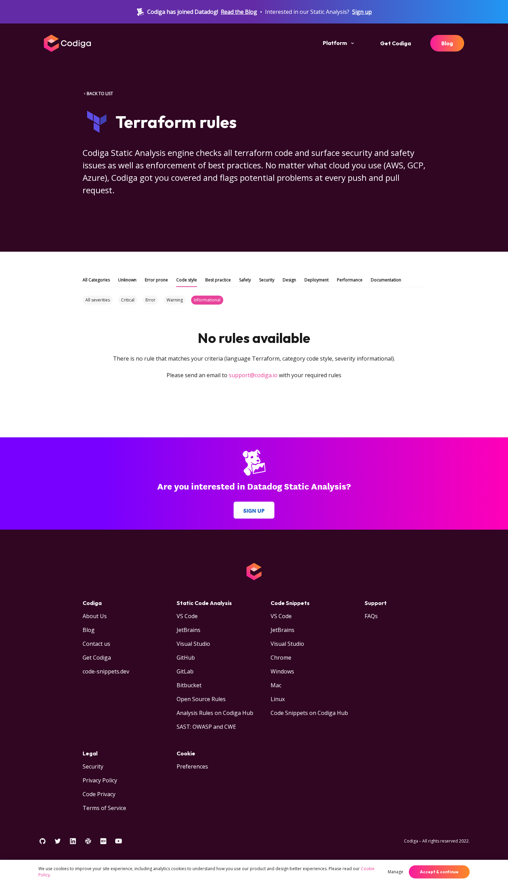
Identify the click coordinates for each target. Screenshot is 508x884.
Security (266, 280)
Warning (175, 300)
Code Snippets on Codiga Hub (309, 713)
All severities (97, 300)
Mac (276, 685)
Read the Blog (239, 12)
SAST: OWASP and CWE (206, 727)
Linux (278, 699)
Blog (447, 43)
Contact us (96, 644)
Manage (395, 872)
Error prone (156, 280)
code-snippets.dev (106, 671)
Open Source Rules (201, 699)
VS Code (187, 616)
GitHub (186, 657)
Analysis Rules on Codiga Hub (215, 713)
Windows (282, 671)
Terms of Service (104, 808)
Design (289, 280)
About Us (95, 616)
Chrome (281, 657)
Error (150, 300)
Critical (127, 300)
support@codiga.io (253, 375)
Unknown (127, 280)
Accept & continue (439, 871)
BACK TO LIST (100, 93)
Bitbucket (189, 685)
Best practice (218, 280)
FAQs (371, 616)
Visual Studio (193, 644)
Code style (186, 280)
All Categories (96, 280)
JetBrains (188, 630)
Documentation (386, 280)
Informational (207, 300)
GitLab (185, 671)
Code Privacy (99, 794)
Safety (245, 280)
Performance (350, 280)
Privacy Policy (100, 780)
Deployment (316, 280)
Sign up (362, 12)
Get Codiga (395, 43)
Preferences (192, 766)
